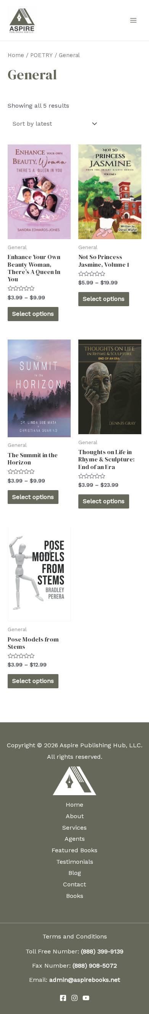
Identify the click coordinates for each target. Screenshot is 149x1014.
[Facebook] (63, 997)
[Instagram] (74, 997)
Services (74, 827)
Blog (74, 872)
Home (16, 55)
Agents (75, 838)
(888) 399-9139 (102, 951)
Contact (74, 884)
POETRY (41, 55)
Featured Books (74, 850)
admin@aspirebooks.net (84, 979)
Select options (33, 313)
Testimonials (74, 861)
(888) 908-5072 (95, 965)
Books (74, 895)
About (75, 816)
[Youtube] (86, 997)
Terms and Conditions (74, 936)
